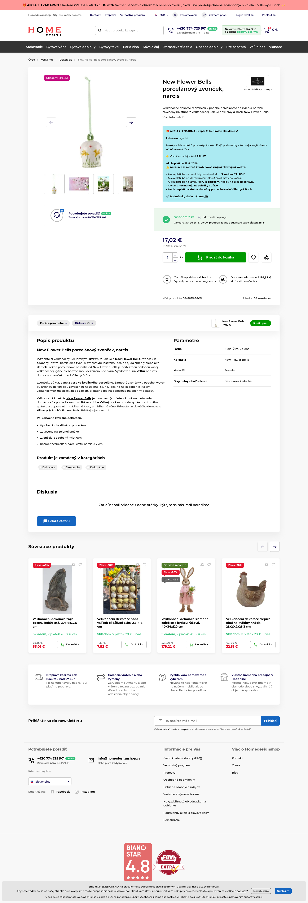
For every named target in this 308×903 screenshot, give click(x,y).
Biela (228, 348)
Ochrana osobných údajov (181, 787)
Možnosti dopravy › (215, 217)
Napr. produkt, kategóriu (121, 30)
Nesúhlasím (261, 891)
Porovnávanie (188, 15)
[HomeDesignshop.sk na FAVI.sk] (169, 862)
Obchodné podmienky (179, 779)
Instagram (88, 791)
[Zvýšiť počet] (175, 255)
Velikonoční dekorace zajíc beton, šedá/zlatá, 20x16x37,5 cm (55, 622)
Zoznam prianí (218, 15)
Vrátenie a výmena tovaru (181, 794)
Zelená (245, 348)
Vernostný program (132, 15)
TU (206, 196)
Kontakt (95, 15)
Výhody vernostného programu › (195, 281)
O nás (236, 765)
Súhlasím (283, 891)
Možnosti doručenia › (243, 281)
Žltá (235, 348)
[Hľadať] (100, 30)
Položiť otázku (58, 521)
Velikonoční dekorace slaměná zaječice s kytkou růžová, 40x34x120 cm (185, 622)
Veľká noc (47, 59)
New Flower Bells (236, 359)
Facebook (63, 791)
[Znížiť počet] (175, 260)
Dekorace (48, 467)
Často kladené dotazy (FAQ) (182, 758)
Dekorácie (66, 59)
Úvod (31, 59)
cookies (241, 891)
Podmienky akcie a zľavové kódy (186, 812)
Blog (235, 772)
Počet (168, 257)
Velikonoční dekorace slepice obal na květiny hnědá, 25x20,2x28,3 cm (248, 622)
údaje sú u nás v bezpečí (174, 729)
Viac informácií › (174, 117)
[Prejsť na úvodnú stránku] (44, 30)
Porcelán (230, 370)
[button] (131, 122)
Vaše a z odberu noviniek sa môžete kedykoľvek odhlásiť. (202, 729)
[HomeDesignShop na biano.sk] (137, 862)
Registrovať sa (245, 15)
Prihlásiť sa (269, 15)
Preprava (110, 15)
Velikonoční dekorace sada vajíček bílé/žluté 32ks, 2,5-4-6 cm (119, 622)
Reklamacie (171, 820)
